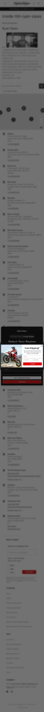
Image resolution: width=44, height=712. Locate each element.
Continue (32, 364)
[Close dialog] (41, 346)
